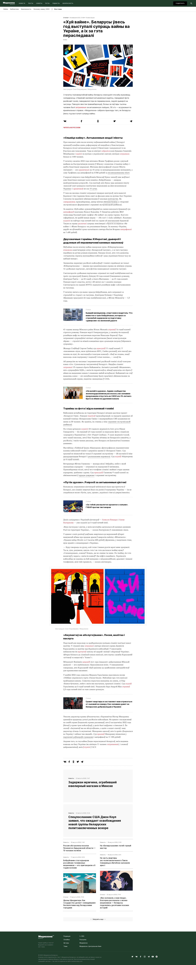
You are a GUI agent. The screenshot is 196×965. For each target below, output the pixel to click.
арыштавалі (84, 169)
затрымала (124, 153)
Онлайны (66, 939)
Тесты (47, 3)
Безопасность (68, 3)
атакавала (67, 250)
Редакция (66, 936)
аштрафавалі (126, 229)
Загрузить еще (98, 919)
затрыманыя (80, 107)
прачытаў (82, 651)
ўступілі (86, 747)
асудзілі (66, 220)
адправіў (86, 661)
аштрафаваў (68, 211)
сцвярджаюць (69, 201)
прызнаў (101, 734)
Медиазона (83, 943)
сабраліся (105, 151)
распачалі (82, 223)
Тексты (30, 3)
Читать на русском (71, 128)
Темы (65, 946)
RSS (82, 936)
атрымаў (112, 329)
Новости (22, 3)
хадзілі (79, 153)
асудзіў (118, 456)
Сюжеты (39, 3)
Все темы (58, 9)
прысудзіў (101, 348)
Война (6, 9)
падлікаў (91, 415)
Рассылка (83, 939)
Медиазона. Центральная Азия (90, 946)
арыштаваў (78, 188)
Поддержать (180, 3)
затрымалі (67, 367)
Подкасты (56, 3)
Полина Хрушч (90, 17)
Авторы (66, 943)
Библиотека (14, 9)
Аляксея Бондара (109, 519)
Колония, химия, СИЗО (42, 9)
